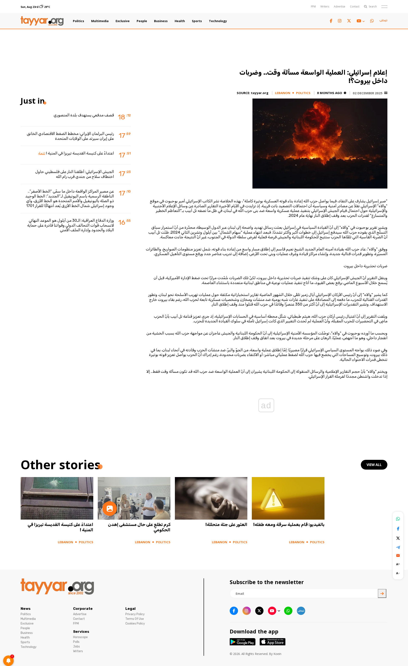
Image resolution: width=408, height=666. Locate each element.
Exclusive (123, 21)
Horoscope (80, 637)
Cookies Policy (135, 623)
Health (180, 21)
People (142, 21)
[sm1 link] (383, 21)
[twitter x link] (349, 21)
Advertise (339, 6)
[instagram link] (339, 21)
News (26, 608)
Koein (277, 654)
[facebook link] (331, 21)
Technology (218, 21)
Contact (354, 6)
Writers (324, 6)
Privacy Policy (135, 614)
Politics (78, 21)
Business (161, 21)
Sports (197, 21)
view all (374, 464)
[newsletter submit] (382, 593)
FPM (313, 6)
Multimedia (100, 21)
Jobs (76, 646)
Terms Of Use (134, 619)
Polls (76, 642)
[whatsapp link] (372, 21)
